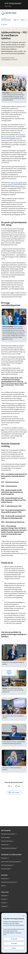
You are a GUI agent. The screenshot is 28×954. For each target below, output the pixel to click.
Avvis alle (14, 943)
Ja (11, 786)
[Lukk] (24, 916)
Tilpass (14, 948)
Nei (19, 786)
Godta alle (14, 939)
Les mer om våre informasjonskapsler (13, 925)
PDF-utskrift (16, 792)
